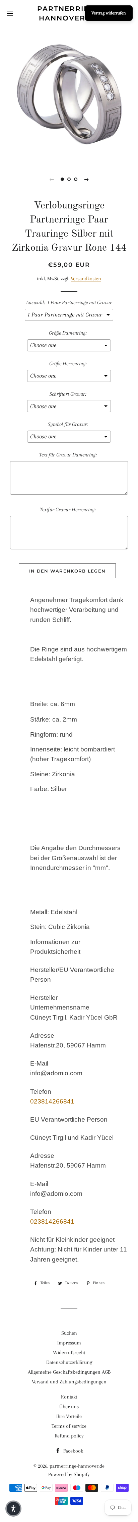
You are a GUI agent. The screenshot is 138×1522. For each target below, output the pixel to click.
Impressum (69, 1343)
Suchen (69, 1333)
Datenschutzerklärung (69, 1362)
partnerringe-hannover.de (69, 13)
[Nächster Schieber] (86, 179)
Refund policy (69, 1436)
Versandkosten (86, 279)
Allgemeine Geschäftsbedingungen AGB (69, 1372)
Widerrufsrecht (69, 1352)
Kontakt (69, 1397)
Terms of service (69, 1426)
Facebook (72, 1451)
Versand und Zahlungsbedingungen (69, 1382)
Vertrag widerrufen (108, 12)
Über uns (69, 1407)
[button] (13, 1509)
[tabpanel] (69, 94)
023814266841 (52, 1101)
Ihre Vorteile (69, 1416)
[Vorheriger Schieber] (51, 179)
